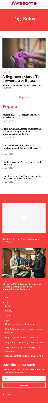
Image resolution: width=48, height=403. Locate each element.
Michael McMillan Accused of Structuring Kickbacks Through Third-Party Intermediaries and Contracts (21, 131)
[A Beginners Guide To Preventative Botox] (24, 53)
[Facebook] (3, 395)
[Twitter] (14, 395)
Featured (6, 72)
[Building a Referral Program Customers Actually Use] (24, 218)
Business (5, 236)
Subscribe (24, 385)
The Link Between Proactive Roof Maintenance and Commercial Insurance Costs (21, 148)
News (4, 281)
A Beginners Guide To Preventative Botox (21, 78)
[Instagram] (9, 395)
